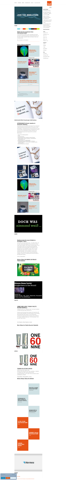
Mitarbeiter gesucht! (22, 61)
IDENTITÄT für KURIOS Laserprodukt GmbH (33, 388)
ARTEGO (16, 351)
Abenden (37, 92)
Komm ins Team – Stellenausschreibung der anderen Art (46, 17)
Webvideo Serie (31, 52)
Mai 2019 (44, 35)
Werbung (44, 50)
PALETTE (16, 300)
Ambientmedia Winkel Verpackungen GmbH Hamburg (25, 120)
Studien (44, 45)
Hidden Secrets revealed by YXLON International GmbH (47, 21)
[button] (15, 474)
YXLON (15, 25)
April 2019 (45, 37)
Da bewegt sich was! (46, 10)
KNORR (15, 234)
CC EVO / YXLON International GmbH (22, 422)
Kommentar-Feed (46, 56)
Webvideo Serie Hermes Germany (33, 75)
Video (44, 47)
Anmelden (45, 53)
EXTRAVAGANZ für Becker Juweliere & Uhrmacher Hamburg (22, 399)
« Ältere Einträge (17, 476)
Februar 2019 (45, 40)
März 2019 (45, 39)
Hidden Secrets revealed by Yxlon (32, 50)
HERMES (16, 473)
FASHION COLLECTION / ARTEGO (21, 444)
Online (44, 43)
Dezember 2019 (46, 34)
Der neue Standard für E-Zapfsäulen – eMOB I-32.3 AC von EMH (47, 13)
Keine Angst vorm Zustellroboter (32, 72)
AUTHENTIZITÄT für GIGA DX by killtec (33, 411)
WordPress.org (45, 58)
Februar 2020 (45, 32)
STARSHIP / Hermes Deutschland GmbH (33, 433)
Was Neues (45, 48)
